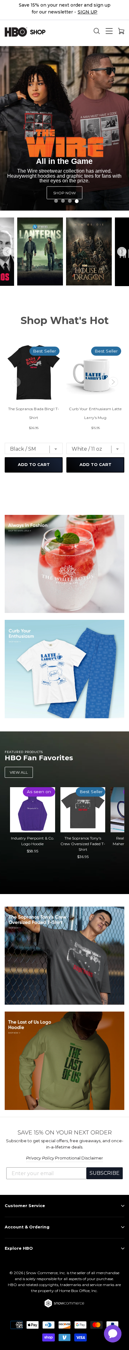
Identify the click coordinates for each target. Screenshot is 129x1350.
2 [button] (63, 201)
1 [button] (56, 201)
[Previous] (7, 251)
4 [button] (76, 201)
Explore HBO (19, 1248)
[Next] (121, 251)
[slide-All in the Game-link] (64, 128)
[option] (64, 10)
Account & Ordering (27, 1227)
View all (19, 772)
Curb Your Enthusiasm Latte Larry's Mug (95, 413)
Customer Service (25, 1205)
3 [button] (70, 201)
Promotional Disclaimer (79, 1158)
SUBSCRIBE (105, 1173)
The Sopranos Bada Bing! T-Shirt (33, 413)
